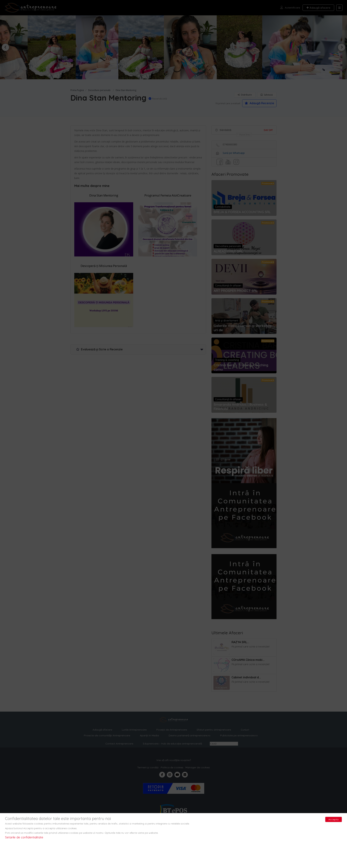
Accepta (333, 819)
